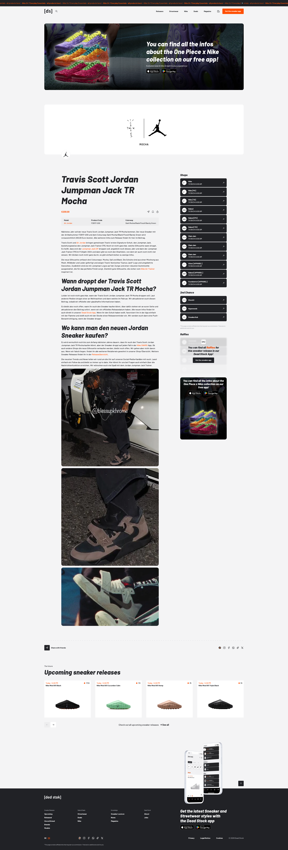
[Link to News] (56, 11)
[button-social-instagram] (224, 647)
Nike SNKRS (142, 345)
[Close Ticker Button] (242, 3)
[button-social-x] (242, 647)
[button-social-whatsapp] (233, 647)
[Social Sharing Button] (47, 647)
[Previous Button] (47, 724)
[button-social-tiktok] (237, 647)
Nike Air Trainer (148, 269)
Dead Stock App (89, 312)
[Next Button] (53, 724)
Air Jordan (81, 242)
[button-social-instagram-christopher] (219, 647)
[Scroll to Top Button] (241, 783)
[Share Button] (148, 211)
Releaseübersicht (100, 354)
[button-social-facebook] (228, 647)
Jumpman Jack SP (90, 248)
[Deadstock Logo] (48, 11)
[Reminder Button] (153, 211)
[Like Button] (157, 211)
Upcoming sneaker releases (82, 672)
